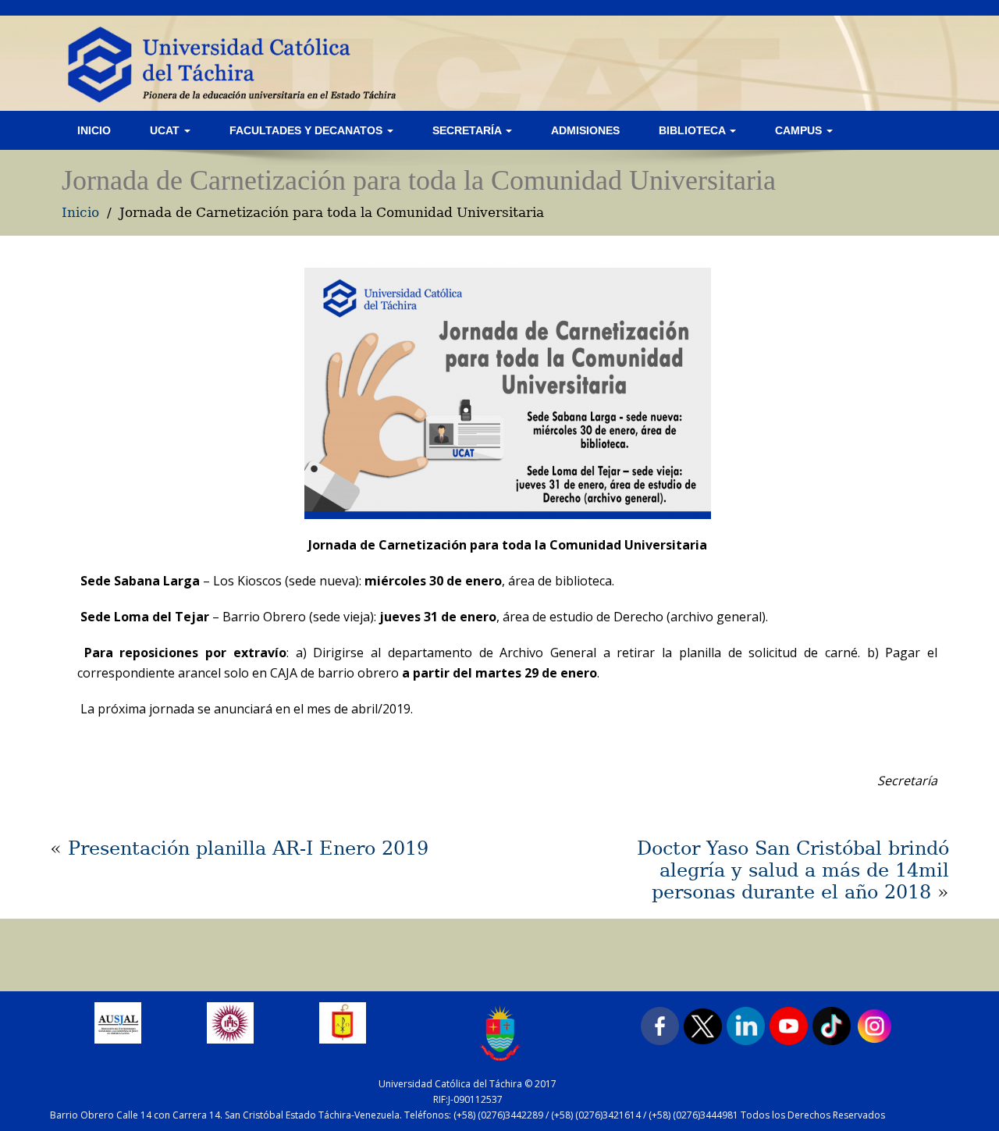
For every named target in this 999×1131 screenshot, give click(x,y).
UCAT (166, 130)
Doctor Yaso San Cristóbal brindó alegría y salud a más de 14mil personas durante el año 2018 (793, 870)
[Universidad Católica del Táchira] (230, 63)
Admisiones (585, 130)
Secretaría (468, 130)
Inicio (94, 130)
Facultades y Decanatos (307, 130)
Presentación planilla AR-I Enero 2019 (248, 848)
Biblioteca (693, 130)
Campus (800, 130)
